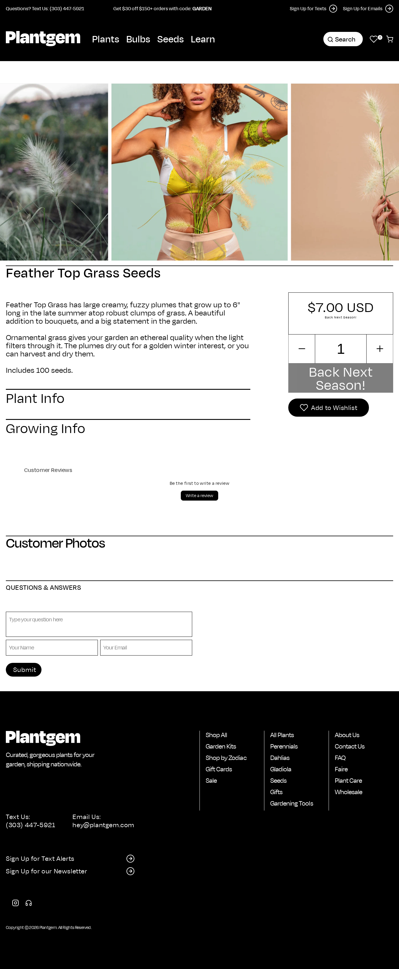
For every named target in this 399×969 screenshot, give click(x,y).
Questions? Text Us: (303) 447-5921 (45, 8)
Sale (211, 780)
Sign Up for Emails (362, 8)
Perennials (284, 746)
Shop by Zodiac (226, 758)
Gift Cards (219, 769)
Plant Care (348, 780)
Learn (203, 39)
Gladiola (280, 769)
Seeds (170, 39)
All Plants (282, 735)
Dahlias (279, 758)
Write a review (199, 495)
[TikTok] (28, 904)
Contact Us (350, 746)
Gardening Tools (291, 803)
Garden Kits (221, 746)
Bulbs (138, 39)
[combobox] (343, 39)
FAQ (340, 758)
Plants (105, 39)
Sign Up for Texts (308, 8)
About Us (347, 735)
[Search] (330, 39)
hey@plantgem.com (103, 825)
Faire (341, 769)
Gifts (276, 792)
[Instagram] (15, 904)
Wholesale (348, 792)
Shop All (216, 735)
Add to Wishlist (334, 408)
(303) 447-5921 (30, 825)
